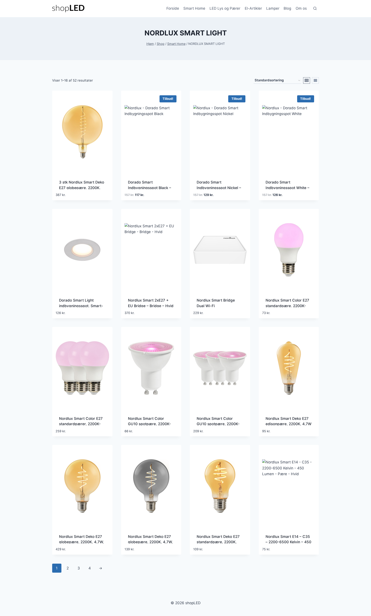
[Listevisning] (315, 80)
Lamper (272, 8)
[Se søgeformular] (315, 8)
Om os (301, 8)
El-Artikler (253, 8)
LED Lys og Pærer (225, 8)
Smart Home (194, 8)
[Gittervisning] (306, 80)
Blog (287, 8)
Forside (172, 8)
